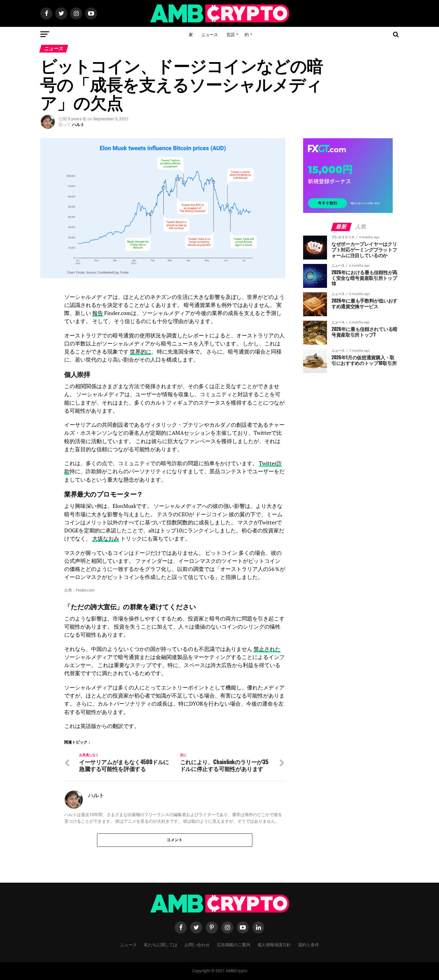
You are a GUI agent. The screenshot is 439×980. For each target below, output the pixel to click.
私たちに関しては (160, 944)
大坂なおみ (105, 538)
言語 (230, 34)
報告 (97, 313)
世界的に (140, 351)
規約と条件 (308, 944)
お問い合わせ (197, 944)
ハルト (78, 124)
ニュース (209, 34)
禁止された (267, 649)
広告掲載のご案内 (233, 944)
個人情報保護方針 (274, 944)
